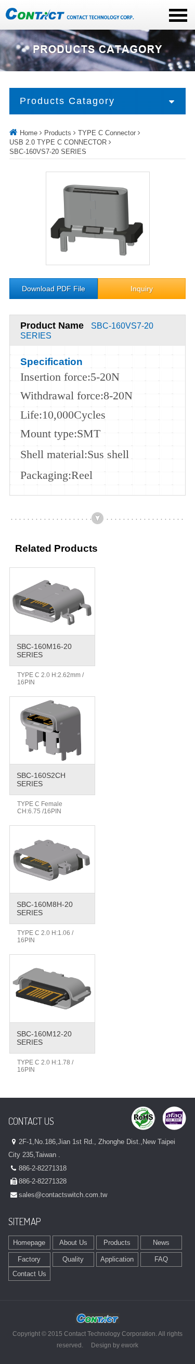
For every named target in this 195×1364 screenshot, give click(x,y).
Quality (73, 1259)
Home (28, 133)
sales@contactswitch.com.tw (63, 1195)
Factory (29, 1259)
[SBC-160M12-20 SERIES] (52, 988)
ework (129, 1345)
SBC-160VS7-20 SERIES (47, 151)
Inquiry (142, 289)
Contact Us (29, 1274)
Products (57, 133)
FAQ (161, 1259)
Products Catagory (67, 101)
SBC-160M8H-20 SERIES (45, 908)
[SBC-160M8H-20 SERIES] (52, 859)
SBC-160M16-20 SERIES (44, 650)
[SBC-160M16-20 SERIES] (52, 601)
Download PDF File (53, 289)
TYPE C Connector (107, 133)
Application (117, 1259)
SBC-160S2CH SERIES (41, 779)
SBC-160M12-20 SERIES (44, 1038)
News (161, 1242)
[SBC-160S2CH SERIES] (52, 730)
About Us (73, 1242)
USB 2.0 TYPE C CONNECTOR (58, 142)
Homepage (29, 1242)
